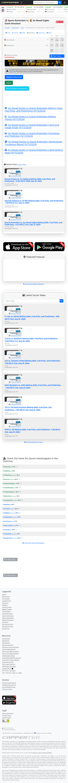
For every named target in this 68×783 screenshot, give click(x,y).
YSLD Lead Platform (8, 664)
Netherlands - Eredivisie (11, 55)
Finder (23, 33)
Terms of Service (7, 713)
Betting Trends (7, 609)
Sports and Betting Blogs (10, 654)
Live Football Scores (8, 687)
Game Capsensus (8, 616)
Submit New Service (8, 649)
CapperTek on (6, 669)
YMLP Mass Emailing (9, 666)
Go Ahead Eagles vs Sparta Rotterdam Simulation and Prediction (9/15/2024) (32, 134)
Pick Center (6, 599)
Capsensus (41, 33)
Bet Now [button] (60, 22)
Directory (5, 603)
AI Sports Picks (7, 689)
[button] (65, 2)
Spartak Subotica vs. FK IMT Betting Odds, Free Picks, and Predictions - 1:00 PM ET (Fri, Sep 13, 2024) (34, 201)
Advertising (6, 643)
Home (4, 594)
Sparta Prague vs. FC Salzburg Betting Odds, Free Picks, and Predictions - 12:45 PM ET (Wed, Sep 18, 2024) (30, 180)
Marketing (5, 641)
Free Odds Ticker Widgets (10, 660)
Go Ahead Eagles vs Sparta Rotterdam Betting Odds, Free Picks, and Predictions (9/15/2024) (34, 109)
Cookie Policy (6, 718)
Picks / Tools (57, 56)
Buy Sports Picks (7, 624)
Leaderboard (6, 601)
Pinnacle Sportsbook (9, 683)
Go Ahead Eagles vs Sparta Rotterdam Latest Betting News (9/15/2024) (34, 151)
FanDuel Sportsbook (9, 685)
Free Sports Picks (8, 662)
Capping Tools (7, 607)
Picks (8, 33)
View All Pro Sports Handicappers (34, 543)
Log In (8, 83)
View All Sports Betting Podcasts (34, 284)
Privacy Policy (6, 716)
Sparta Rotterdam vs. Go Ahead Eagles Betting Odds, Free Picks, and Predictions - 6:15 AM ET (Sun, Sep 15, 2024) (33, 223)
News (50, 33)
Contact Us (5, 629)
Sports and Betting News (10, 651)
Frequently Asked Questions (11, 658)
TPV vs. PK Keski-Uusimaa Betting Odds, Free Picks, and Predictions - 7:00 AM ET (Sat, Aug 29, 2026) (28, 408)
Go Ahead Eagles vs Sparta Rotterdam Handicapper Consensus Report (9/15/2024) (33, 143)
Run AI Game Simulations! (17, 88)
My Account (6, 597)
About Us (5, 622)
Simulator (32, 33)
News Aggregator (8, 618)
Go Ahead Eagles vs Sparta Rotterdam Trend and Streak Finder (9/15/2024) (32, 126)
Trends (16, 33)
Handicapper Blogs (8, 656)
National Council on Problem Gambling (42, 753)
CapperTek (7, 27)
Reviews (5, 605)
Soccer (22, 27)
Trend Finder (6, 612)
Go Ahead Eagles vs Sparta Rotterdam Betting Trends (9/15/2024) (30, 118)
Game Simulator (15, 27)
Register (11, 71)
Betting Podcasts (7, 620)
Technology (6, 639)
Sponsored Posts (8, 645)
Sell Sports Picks (7, 626)
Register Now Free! (14, 77)
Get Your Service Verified (10, 647)
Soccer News (22, 164)
